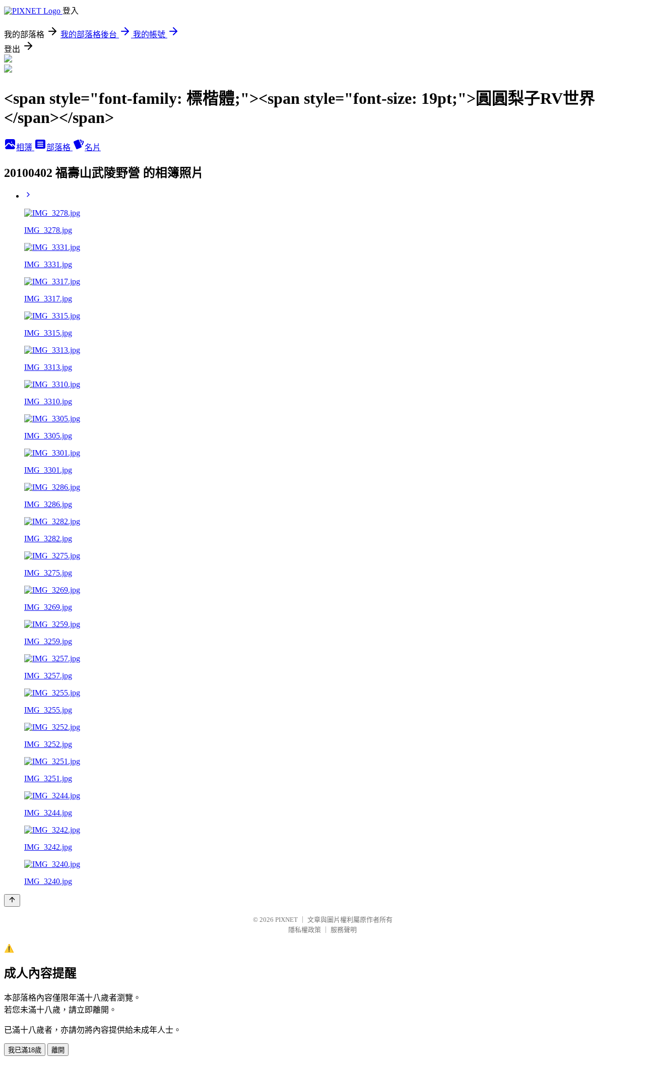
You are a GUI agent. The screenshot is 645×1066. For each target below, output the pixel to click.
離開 (57, 1050)
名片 (93, 147)
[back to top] (12, 900)
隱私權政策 (304, 929)
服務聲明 (344, 929)
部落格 (59, 147)
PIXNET (286, 919)
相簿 (25, 147)
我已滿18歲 (24, 1050)
